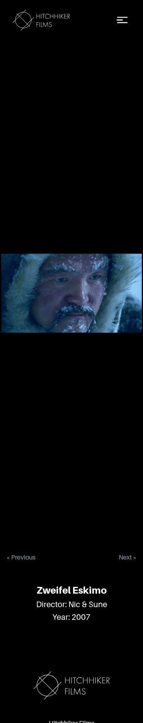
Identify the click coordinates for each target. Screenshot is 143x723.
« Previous (20, 557)
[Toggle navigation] (122, 20)
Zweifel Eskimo (72, 590)
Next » (128, 557)
